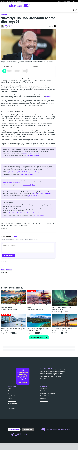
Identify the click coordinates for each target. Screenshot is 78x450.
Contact (42, 391)
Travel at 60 (13, 1)
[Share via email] (52, 26)
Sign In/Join (3, 1)
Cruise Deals (11, 408)
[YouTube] (76, 1)
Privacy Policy (44, 401)
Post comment (8, 255)
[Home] (19, 5)
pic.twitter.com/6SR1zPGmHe (42, 193)
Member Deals (12, 401)
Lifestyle (19, 10)
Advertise (42, 10)
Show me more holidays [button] (39, 337)
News (8, 10)
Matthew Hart (8, 25)
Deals (8, 1)
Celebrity (9, 269)
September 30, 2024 (29, 185)
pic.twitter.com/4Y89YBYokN (11, 183)
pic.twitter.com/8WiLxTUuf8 (16, 172)
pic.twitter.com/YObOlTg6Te (31, 153)
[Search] (76, 10)
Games (30, 10)
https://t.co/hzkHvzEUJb (16, 213)
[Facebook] (72, 1)
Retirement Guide (12, 403)
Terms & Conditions (45, 396)
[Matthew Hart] (2, 26)
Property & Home (12, 396)
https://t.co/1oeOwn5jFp (32, 172)
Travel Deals (11, 406)
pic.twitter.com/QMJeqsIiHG (31, 213)
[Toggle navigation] (73, 10)
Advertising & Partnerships (47, 393)
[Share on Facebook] (55, 26)
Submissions (43, 388)
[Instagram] (74, 1)
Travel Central (20, 1)
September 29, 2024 (33, 155)
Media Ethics (43, 398)
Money (25, 10)
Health (13, 10)
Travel (36, 10)
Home (3, 10)
